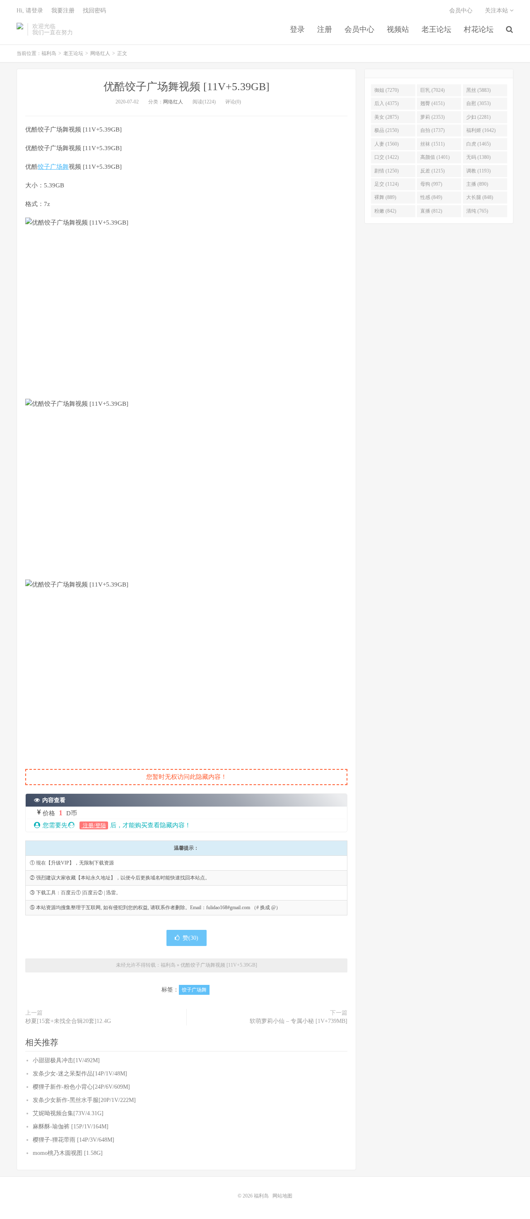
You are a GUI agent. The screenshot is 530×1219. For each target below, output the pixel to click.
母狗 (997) (431, 184)
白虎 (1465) (478, 144)
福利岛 (20, 29)
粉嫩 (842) (385, 211)
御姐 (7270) (386, 90)
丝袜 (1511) (432, 144)
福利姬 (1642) (481, 130)
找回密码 (94, 10)
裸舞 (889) (385, 197)
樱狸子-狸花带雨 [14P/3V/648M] (73, 1140)
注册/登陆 (94, 825)
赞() (190, 938)
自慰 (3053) (478, 103)
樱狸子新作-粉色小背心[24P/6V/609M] (81, 1087)
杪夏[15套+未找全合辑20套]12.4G (68, 1021)
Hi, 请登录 (30, 10)
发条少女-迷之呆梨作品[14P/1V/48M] (80, 1074)
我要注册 (63, 10)
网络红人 (100, 53)
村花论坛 (479, 29)
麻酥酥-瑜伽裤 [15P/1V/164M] (70, 1126)
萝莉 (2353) (432, 117)
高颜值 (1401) (435, 157)
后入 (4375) (386, 103)
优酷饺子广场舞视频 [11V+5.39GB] (187, 87)
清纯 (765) (477, 211)
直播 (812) (431, 211)
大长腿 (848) (479, 197)
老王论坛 (436, 29)
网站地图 (282, 1196)
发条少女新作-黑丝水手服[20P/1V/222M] (84, 1100)
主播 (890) (477, 184)
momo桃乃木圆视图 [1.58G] (68, 1153)
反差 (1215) (432, 171)
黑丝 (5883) (478, 90)
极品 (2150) (386, 130)
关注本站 (497, 10)
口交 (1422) (386, 157)
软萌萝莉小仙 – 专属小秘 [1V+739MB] (298, 1021)
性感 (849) (431, 197)
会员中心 (359, 29)
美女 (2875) (386, 117)
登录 (297, 29)
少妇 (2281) (478, 117)
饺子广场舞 (53, 166)
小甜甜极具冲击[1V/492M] (66, 1060)
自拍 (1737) (432, 130)
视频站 (398, 29)
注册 (324, 29)
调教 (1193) (478, 171)
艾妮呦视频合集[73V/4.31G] (68, 1113)
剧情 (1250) (386, 171)
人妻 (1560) (386, 144)
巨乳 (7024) (432, 90)
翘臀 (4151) (432, 103)
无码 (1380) (478, 157)
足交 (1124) (386, 184)
